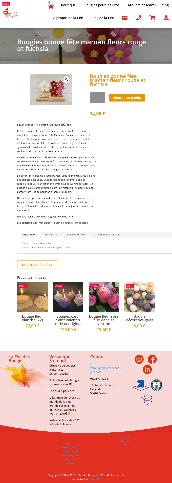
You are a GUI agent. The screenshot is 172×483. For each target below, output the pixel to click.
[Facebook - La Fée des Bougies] (154, 363)
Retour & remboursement (125, 441)
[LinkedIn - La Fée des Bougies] (147, 373)
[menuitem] (51, 5)
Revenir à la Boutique (37, 264)
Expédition (28, 234)
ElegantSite (95, 479)
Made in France (76, 234)
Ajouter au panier (127, 97)
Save (7, 4)
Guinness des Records (107, 234)
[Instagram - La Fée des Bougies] (141, 363)
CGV (74, 447)
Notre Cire (51, 234)
